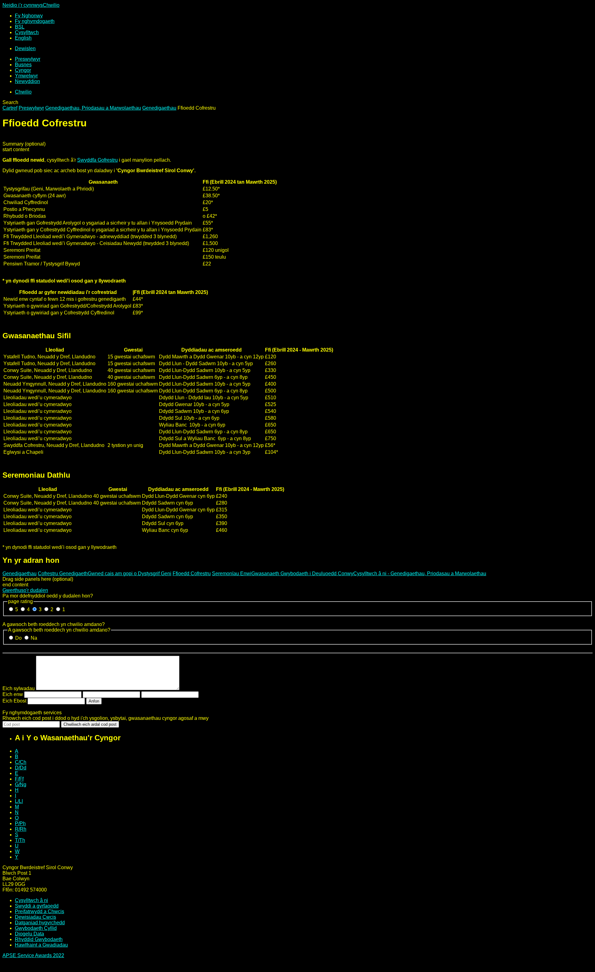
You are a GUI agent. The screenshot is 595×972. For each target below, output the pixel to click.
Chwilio (51, 5)
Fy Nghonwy (29, 15)
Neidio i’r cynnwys (22, 5)
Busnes (23, 64)
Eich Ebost (14, 700)
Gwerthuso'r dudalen (25, 590)
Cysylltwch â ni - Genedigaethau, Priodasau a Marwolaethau (419, 573)
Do (19, 638)
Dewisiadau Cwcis (35, 917)
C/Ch (20, 762)
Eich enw (12, 694)
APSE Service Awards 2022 (33, 955)
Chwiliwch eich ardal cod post (90, 724)
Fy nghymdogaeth (35, 21)
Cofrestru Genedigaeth (63, 573)
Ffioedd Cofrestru (192, 573)
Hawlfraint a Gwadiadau (41, 945)
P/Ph (20, 823)
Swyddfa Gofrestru (97, 160)
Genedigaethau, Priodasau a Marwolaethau (93, 108)
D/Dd (20, 767)
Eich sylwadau (18, 688)
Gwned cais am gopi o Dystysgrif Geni (129, 573)
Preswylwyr (27, 59)
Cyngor (23, 70)
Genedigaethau (159, 108)
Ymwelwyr (26, 75)
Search (10, 102)
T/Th (20, 840)
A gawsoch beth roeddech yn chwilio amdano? (53, 624)
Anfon (94, 701)
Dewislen (25, 48)
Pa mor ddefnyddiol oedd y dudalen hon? (47, 595)
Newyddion (27, 81)
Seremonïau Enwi (231, 573)
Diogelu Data (29, 933)
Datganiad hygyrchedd (40, 922)
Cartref (9, 108)
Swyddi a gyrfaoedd (37, 906)
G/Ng (20, 784)
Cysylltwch (27, 32)
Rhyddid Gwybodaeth (39, 939)
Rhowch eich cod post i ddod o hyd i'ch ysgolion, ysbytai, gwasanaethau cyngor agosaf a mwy (105, 718)
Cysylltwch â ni (31, 900)
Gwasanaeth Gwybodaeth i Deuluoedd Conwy (302, 573)
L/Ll (19, 801)
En (23, 38)
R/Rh (20, 829)
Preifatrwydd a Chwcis (39, 911)
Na (34, 638)
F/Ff (19, 779)
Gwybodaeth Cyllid (36, 928)
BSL (19, 26)
